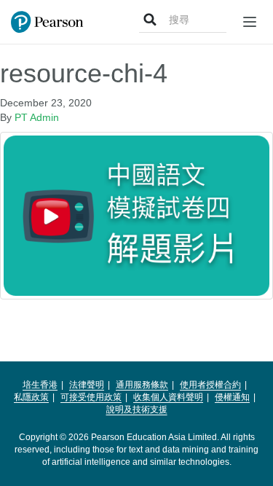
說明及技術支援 (136, 409)
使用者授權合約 (210, 385)
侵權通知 (232, 397)
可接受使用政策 (91, 397)
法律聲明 (86, 385)
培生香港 (40, 385)
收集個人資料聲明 (168, 397)
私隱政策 (31, 397)
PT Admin (37, 117)
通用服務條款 (142, 385)
